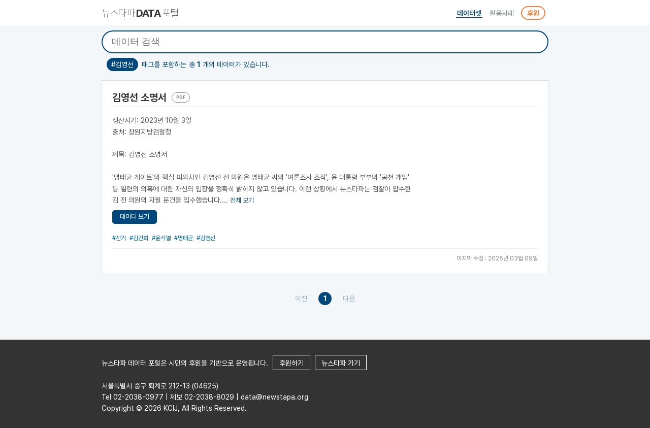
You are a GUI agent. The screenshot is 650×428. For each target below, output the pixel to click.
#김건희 (138, 238)
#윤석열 (161, 238)
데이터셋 (469, 13)
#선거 (119, 238)
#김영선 (206, 238)
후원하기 (291, 363)
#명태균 (183, 238)
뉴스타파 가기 (340, 363)
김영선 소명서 (139, 97)
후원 (533, 13)
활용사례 (502, 13)
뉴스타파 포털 (140, 13)
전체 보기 (242, 200)
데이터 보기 (134, 216)
